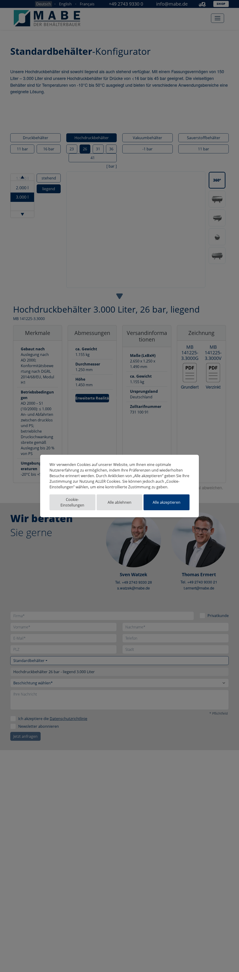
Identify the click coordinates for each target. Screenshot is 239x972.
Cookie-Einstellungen (72, 502)
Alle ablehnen (119, 502)
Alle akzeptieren (166, 502)
